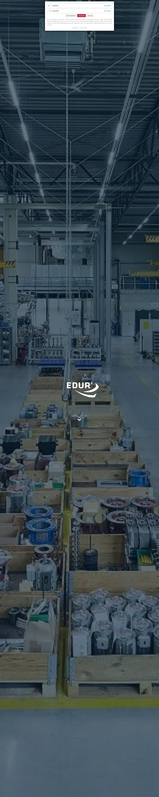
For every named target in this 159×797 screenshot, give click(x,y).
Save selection (71, 15)
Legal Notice (75, 28)
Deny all (90, 15)
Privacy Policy (83, 28)
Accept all (81, 15)
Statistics (55, 6)
